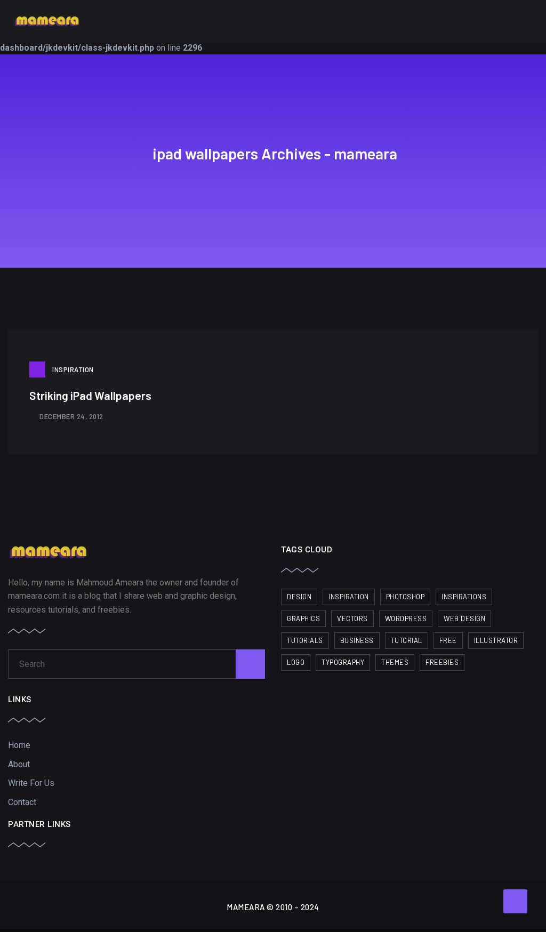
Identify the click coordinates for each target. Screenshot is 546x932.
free (448, 640)
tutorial (406, 640)
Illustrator (496, 640)
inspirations (463, 596)
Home (19, 745)
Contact (22, 802)
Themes (394, 662)
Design (299, 596)
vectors (352, 618)
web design (464, 618)
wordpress (406, 618)
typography (343, 662)
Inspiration (73, 369)
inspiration (348, 596)
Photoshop (405, 596)
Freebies (442, 662)
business (357, 640)
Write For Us (31, 783)
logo (295, 662)
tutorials (305, 640)
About (19, 764)
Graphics (303, 618)
